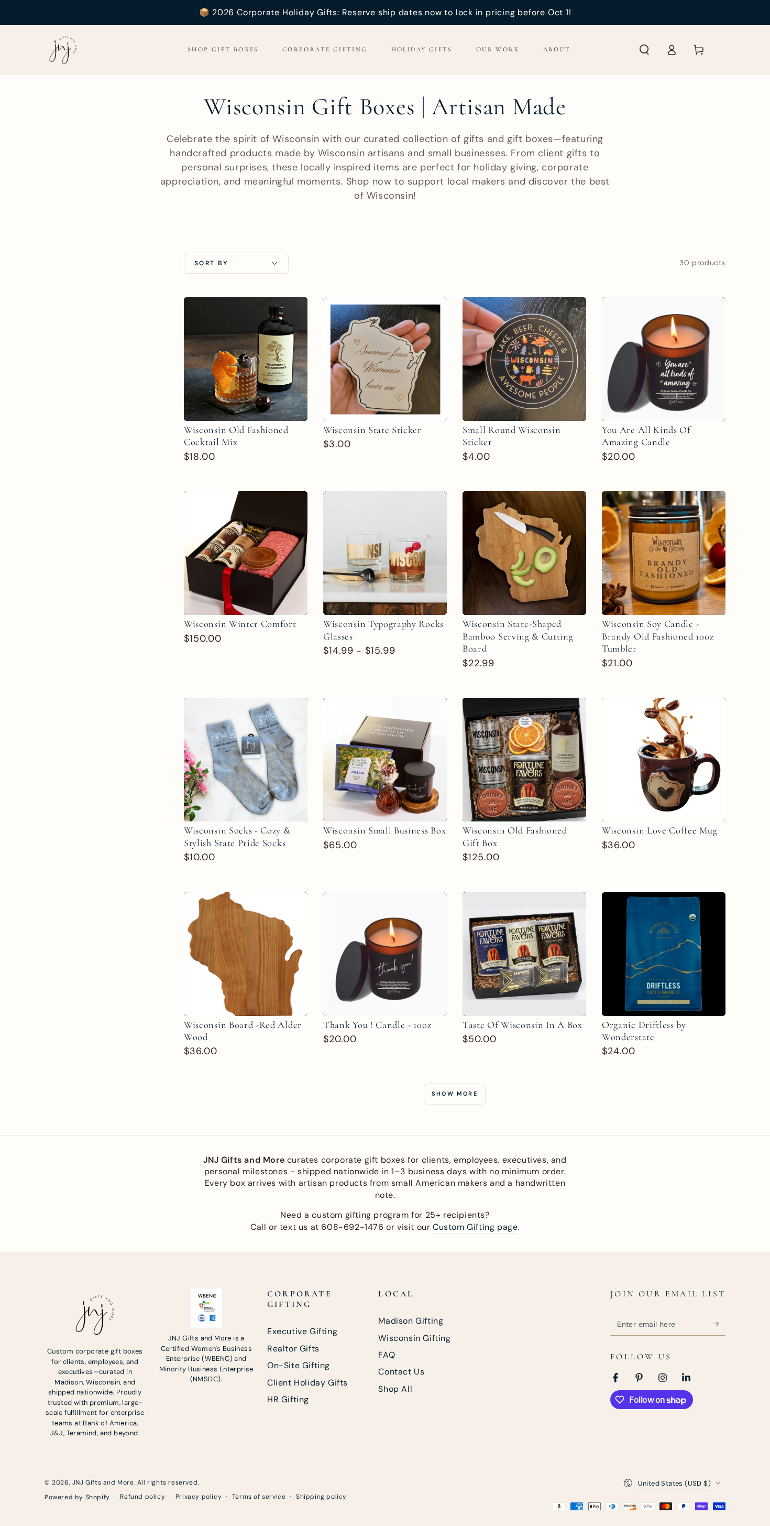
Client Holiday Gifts (307, 1382)
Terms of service (259, 1496)
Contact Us (401, 1371)
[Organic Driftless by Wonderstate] (663, 954)
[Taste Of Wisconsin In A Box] (524, 954)
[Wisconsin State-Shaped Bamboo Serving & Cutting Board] (524, 553)
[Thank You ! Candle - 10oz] (385, 954)
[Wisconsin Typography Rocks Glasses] (385, 553)
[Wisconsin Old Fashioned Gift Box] (524, 759)
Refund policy (142, 1496)
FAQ (386, 1354)
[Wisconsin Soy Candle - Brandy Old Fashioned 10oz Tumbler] (663, 553)
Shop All (395, 1388)
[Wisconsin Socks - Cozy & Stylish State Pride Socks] (245, 759)
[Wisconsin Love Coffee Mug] (663, 759)
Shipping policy (321, 1496)
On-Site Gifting (298, 1365)
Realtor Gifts (293, 1348)
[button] (644, 49)
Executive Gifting (302, 1331)
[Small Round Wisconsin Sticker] (524, 359)
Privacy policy (198, 1496)
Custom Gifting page (475, 1226)
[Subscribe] (719, 1323)
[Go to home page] (63, 49)
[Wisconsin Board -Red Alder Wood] (245, 954)
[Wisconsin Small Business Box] (385, 759)
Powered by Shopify (77, 1497)
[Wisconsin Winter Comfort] (245, 553)
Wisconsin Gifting (414, 1338)
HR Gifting (288, 1399)
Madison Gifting (410, 1320)
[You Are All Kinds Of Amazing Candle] (663, 359)
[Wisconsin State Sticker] (385, 359)
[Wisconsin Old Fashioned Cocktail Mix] (245, 359)
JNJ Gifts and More (103, 1482)
